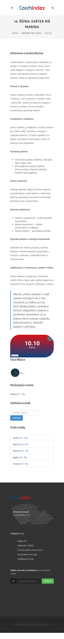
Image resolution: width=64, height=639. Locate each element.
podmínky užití (41, 624)
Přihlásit (48, 581)
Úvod (15, 33)
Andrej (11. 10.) (17, 394)
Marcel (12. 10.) (20, 444)
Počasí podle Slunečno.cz (30, 549)
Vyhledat (16, 417)
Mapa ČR (22, 541)
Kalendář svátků (25, 545)
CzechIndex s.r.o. (22, 514)
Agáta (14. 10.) (20, 457)
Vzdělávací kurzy (25, 558)
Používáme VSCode (27, 554)
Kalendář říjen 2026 (31, 33)
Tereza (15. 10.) (20, 463)
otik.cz (26, 624)
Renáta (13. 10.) (20, 450)
